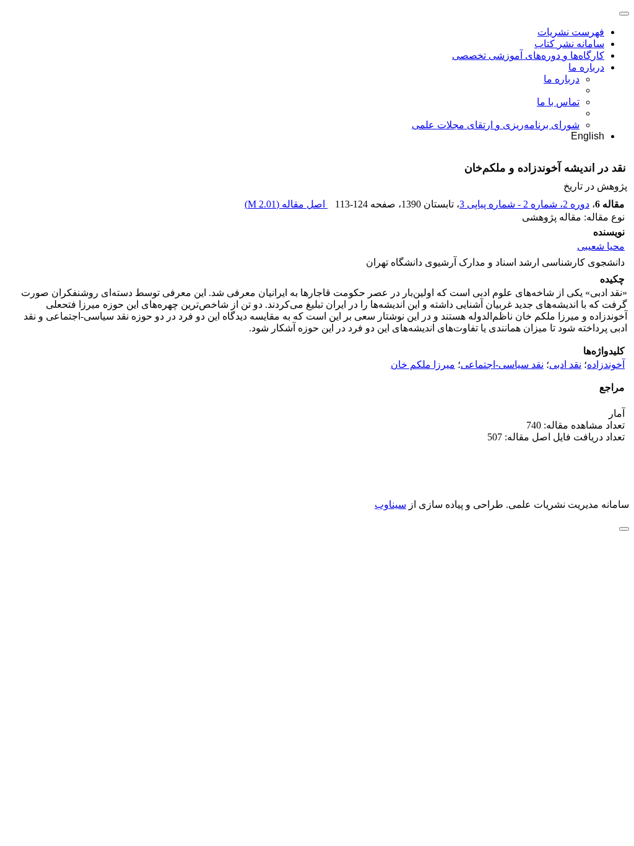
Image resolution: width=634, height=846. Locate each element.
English (587, 136)
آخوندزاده (606, 364)
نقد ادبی (565, 364)
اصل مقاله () (286, 204)
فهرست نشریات (570, 32)
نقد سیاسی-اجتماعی (502, 364)
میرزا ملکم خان (423, 364)
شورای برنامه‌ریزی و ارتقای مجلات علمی (496, 125)
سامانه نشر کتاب (569, 43)
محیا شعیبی (601, 246)
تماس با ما (558, 102)
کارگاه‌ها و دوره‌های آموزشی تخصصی (528, 55)
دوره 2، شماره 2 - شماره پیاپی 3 (524, 204)
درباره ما (586, 67)
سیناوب (390, 504)
